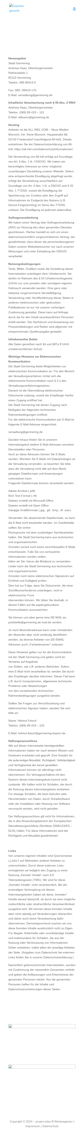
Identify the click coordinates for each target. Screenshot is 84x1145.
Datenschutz (50, 1126)
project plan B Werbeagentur (54, 1121)
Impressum (32, 1126)
